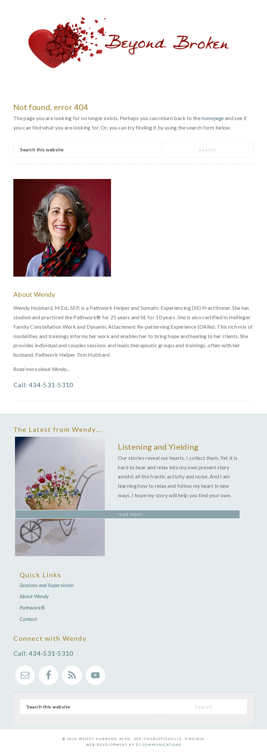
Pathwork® (32, 607)
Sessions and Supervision (47, 585)
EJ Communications (158, 745)
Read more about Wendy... (41, 369)
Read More (130, 514)
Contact (28, 619)
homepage (213, 118)
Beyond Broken (133, 43)
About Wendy (34, 596)
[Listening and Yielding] (60, 498)
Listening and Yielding (158, 446)
